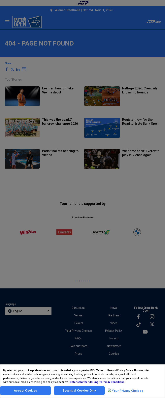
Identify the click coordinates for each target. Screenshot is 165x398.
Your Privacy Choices (127, 391)
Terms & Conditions (111, 381)
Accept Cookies (25, 390)
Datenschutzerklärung (84, 381)
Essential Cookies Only (79, 390)
